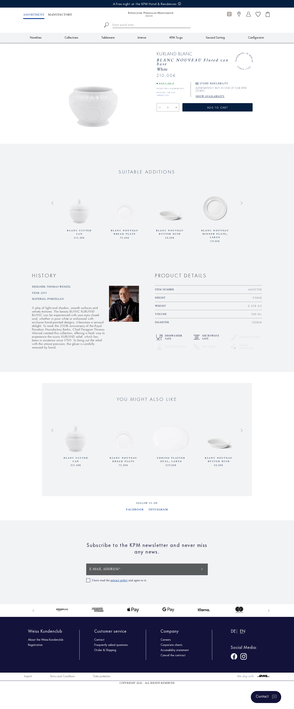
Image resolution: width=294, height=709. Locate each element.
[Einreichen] (202, 569)
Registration (35, 644)
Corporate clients (171, 644)
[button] (229, 14)
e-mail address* (105, 569)
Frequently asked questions (111, 644)
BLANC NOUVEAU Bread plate (125, 232)
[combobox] (147, 24)
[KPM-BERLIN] (147, 14)
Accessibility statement (175, 650)
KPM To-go (176, 37)
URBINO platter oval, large (171, 459)
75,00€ (124, 237)
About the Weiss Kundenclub (45, 639)
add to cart (217, 107)
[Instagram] (243, 657)
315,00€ (79, 237)
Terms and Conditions (62, 676)
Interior (142, 37)
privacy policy (119, 580)
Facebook (135, 509)
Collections (71, 37)
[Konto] (248, 14)
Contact (99, 639)
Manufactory (60, 14)
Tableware (108, 37)
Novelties (35, 37)
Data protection (101, 676)
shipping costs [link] (163, 94)
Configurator (256, 37)
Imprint (28, 676)
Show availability (210, 96)
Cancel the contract (173, 655)
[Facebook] (234, 657)
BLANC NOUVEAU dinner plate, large (215, 234)
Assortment (33, 14)
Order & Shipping (105, 650)
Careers (166, 639)
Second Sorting (215, 37)
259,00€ (171, 465)
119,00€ (215, 241)
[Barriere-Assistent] (229, 14)
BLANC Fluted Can (79, 232)
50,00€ (170, 237)
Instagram (158, 509)
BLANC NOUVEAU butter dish (170, 232)
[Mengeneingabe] (168, 107)
